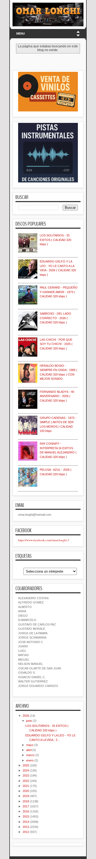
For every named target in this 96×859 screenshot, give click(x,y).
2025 (26, 765)
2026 (26, 715)
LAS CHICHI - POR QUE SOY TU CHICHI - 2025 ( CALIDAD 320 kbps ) (56, 344)
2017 (26, 806)
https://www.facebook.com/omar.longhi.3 (43, 540)
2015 (26, 816)
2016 (26, 811)
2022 (26, 780)
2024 (26, 770)
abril (28, 750)
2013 (26, 826)
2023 (26, 775)
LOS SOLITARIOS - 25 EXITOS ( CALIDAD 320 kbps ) (55, 240)
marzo (30, 755)
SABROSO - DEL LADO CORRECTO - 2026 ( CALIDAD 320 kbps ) (55, 318)
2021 (26, 785)
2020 (26, 791)
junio (29, 720)
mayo (29, 745)
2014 (26, 821)
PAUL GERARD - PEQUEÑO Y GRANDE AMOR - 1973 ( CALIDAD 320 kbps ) (59, 292)
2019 (26, 796)
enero (30, 760)
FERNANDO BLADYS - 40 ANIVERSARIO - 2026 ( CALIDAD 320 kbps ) (57, 396)
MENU (20, 33)
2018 (26, 801)
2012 (26, 831)
